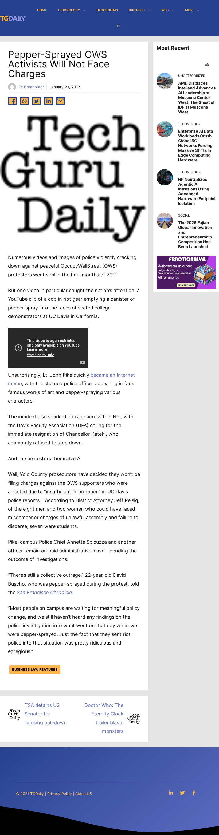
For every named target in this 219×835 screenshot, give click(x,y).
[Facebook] (193, 792)
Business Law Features (35, 669)
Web (165, 10)
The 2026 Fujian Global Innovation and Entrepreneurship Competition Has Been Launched (195, 234)
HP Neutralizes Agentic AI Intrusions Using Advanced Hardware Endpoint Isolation (197, 191)
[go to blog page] (207, 64)
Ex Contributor (31, 87)
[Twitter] (182, 792)
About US (83, 793)
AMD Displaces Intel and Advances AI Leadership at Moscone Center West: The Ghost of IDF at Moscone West (197, 97)
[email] (60, 101)
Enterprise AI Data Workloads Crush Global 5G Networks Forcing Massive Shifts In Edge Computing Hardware (195, 145)
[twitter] (36, 101)
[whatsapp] (24, 101)
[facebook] (12, 101)
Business (137, 10)
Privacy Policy (59, 793)
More (189, 10)
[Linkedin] (171, 792)
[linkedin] (48, 101)
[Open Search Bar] (119, 26)
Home (42, 10)
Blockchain (107, 10)
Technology (68, 10)
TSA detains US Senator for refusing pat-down (46, 713)
